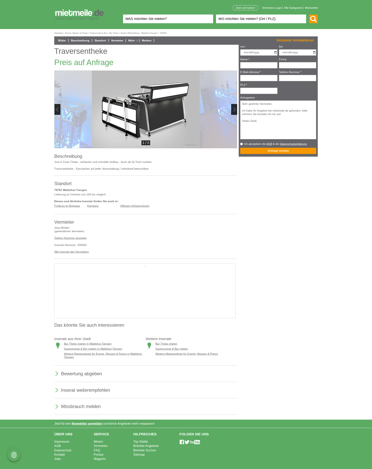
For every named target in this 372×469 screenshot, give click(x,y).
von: (242, 46)
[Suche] (313, 19)
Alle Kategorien (293, 7)
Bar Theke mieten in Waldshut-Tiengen (88, 343)
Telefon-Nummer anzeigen (70, 238)
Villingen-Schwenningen (134, 205)
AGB (269, 144)
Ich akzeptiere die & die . (275, 144)
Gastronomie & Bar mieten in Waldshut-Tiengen (93, 348)
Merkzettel (311, 7)
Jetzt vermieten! (245, 7)
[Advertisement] (144, 294)
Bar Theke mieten (166, 343)
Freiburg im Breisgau (67, 205)
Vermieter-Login (272, 7)
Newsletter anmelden (87, 423)
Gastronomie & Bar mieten (171, 348)
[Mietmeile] (79, 15)
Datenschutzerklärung (293, 144)
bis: (281, 46)
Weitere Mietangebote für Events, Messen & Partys (186, 353)
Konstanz (93, 205)
